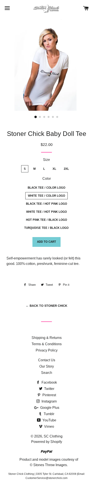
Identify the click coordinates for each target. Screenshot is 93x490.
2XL (66, 168)
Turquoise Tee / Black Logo (46, 227)
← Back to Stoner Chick (46, 305)
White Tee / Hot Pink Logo (46, 211)
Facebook (49, 382)
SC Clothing (53, 436)
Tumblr (48, 414)
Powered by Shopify (46, 442)
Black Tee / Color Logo (46, 187)
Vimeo (48, 426)
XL (54, 168)
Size (46, 160)
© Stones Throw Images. (49, 465)
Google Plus (49, 407)
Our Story (46, 366)
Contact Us (46, 360)
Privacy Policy (47, 350)
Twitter (48, 389)
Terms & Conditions (47, 344)
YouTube (49, 420)
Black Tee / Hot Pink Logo (46, 203)
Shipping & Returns (47, 338)
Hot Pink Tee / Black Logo (46, 219)
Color (46, 178)
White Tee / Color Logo (46, 195)
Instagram (49, 401)
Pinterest (49, 395)
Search (46, 373)
